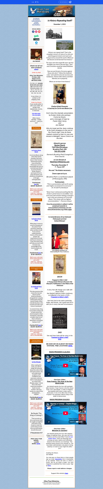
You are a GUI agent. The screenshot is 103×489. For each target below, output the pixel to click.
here (35, 184)
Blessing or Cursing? (59, 430)
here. (49, 465)
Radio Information (36, 21)
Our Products (36, 19)
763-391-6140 (59, 151)
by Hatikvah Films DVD (36, 287)
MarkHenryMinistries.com (59, 162)
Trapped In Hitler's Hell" (60, 337)
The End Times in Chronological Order (36, 341)
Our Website (36, 18)
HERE (36, 69)
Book (36, 152)
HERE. (70, 346)
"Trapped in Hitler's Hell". (60, 297)
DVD (59, 339)
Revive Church (59, 145)
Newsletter (58, 459)
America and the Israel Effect (36, 268)
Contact (36, 22)
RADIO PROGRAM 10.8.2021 (60, 399)
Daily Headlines (36, 24)
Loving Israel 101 (36, 199)
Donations (36, 23)
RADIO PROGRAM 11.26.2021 (59, 352)
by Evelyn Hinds (36, 150)
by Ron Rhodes (36, 362)
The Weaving (36, 128)
